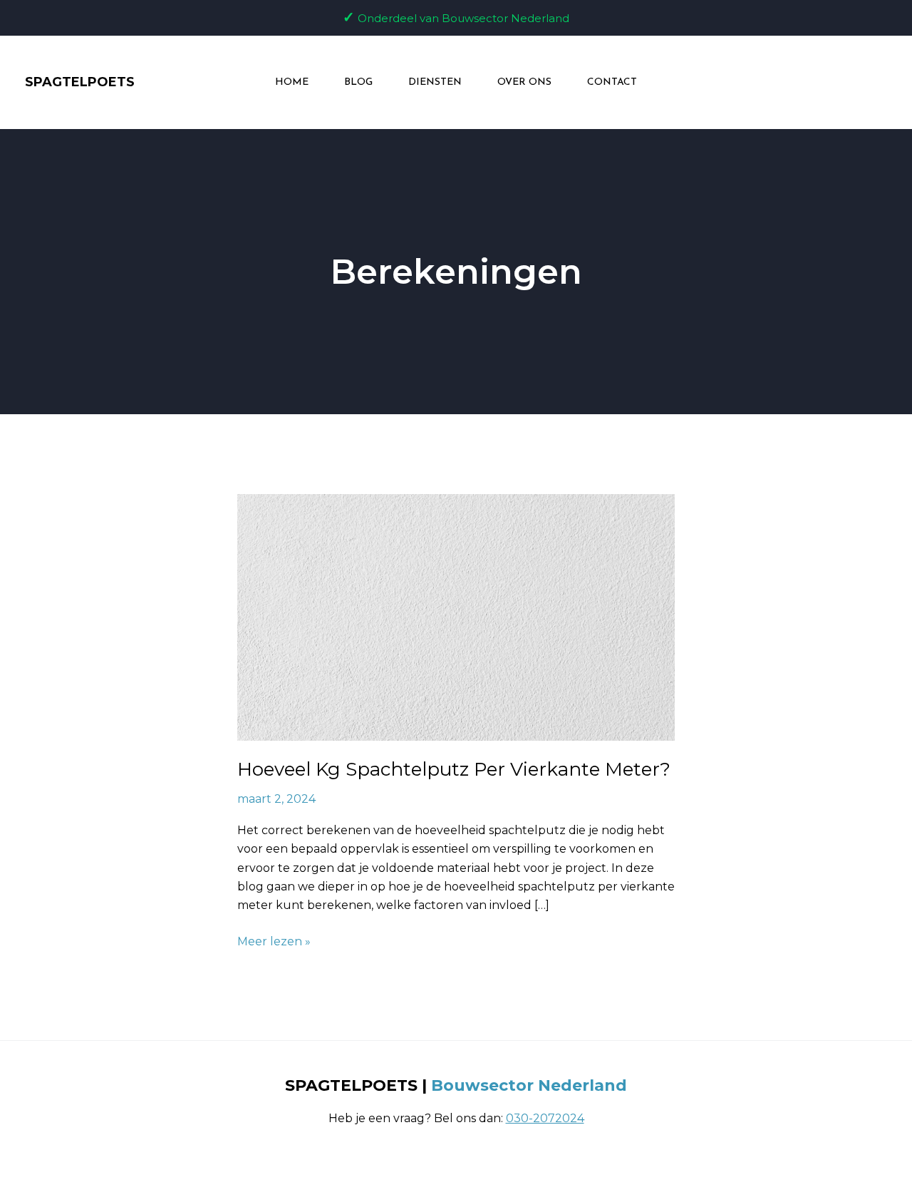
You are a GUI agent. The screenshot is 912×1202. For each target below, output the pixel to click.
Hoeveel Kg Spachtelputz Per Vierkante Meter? (453, 769)
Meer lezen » (274, 940)
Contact (612, 82)
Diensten (435, 82)
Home (292, 82)
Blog (358, 82)
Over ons (524, 82)
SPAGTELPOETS (80, 82)
